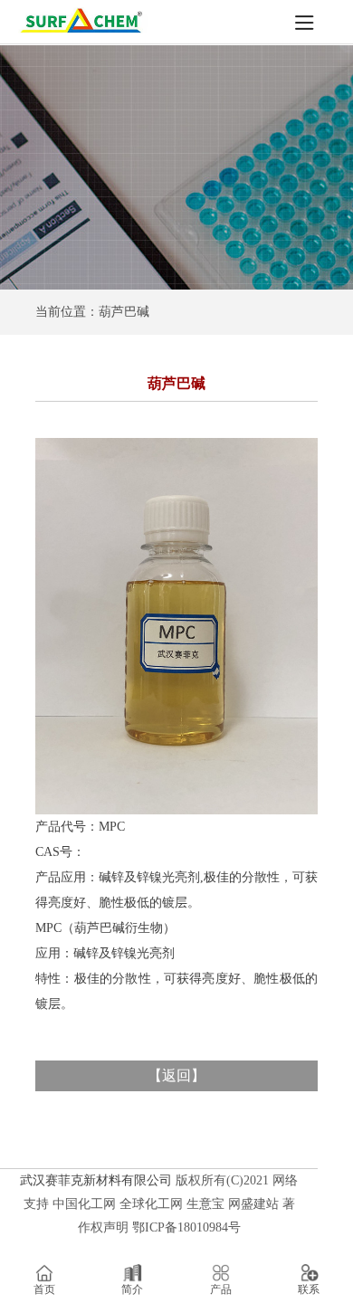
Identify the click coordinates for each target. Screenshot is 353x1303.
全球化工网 (151, 1204)
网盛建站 (253, 1204)
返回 (176, 1075)
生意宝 (205, 1204)
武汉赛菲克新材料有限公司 (96, 1180)
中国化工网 (84, 1204)
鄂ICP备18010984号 (186, 1227)
